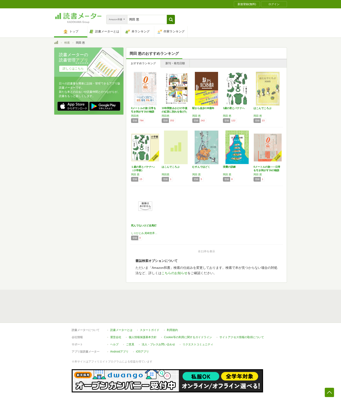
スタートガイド (149, 330)
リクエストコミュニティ (198, 344)
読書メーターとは (121, 330)
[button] (171, 19)
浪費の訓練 (229, 166)
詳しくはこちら (73, 68)
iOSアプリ (142, 351)
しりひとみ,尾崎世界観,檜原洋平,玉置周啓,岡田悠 (145, 233)
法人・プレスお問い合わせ (158, 344)
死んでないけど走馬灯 (144, 225)
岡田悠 (135, 115)
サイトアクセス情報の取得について (241, 337)
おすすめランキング (143, 63)
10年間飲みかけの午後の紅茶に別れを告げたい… (174, 111)
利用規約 (172, 330)
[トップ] (56, 43)
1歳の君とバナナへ (234, 108)
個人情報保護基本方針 (143, 337)
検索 (67, 42)
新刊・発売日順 (175, 63)
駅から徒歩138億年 (203, 108)
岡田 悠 (196, 115)
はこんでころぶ (262, 108)
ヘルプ (114, 344)
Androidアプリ (119, 351)
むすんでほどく (201, 166)
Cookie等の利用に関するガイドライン (188, 337)
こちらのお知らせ (174, 273)
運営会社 (115, 337)
